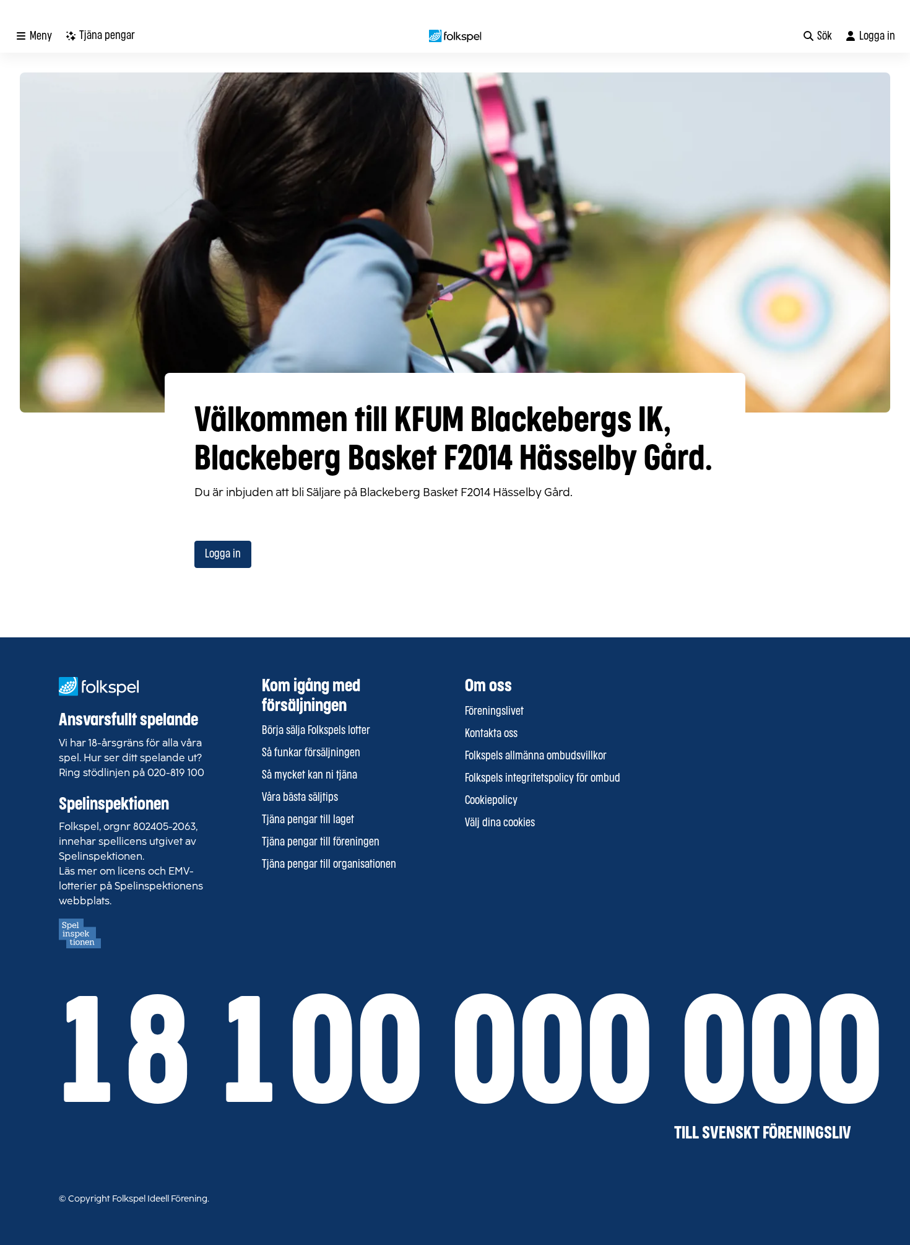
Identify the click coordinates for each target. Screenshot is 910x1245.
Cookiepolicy (491, 801)
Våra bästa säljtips (300, 798)
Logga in (223, 554)
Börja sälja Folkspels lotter (316, 731)
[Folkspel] (455, 36)
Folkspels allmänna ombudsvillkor (536, 756)
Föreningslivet (494, 712)
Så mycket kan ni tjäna (309, 775)
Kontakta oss (491, 734)
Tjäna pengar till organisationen (329, 865)
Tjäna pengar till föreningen (320, 842)
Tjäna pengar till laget (308, 820)
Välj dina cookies (500, 823)
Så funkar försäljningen (311, 753)
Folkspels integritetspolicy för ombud (542, 779)
